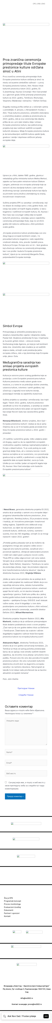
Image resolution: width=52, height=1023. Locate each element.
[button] (47, 4)
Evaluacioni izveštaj (12, 907)
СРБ (34, 4)
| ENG (43, 4)
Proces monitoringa (12, 904)
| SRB (38, 4)
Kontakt (7, 916)
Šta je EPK (8, 898)
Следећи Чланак (26, 695)
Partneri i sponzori (11, 913)
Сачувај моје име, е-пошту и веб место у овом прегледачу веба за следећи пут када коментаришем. (25, 785)
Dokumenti (8, 910)
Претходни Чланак (26, 688)
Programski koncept (12, 901)
